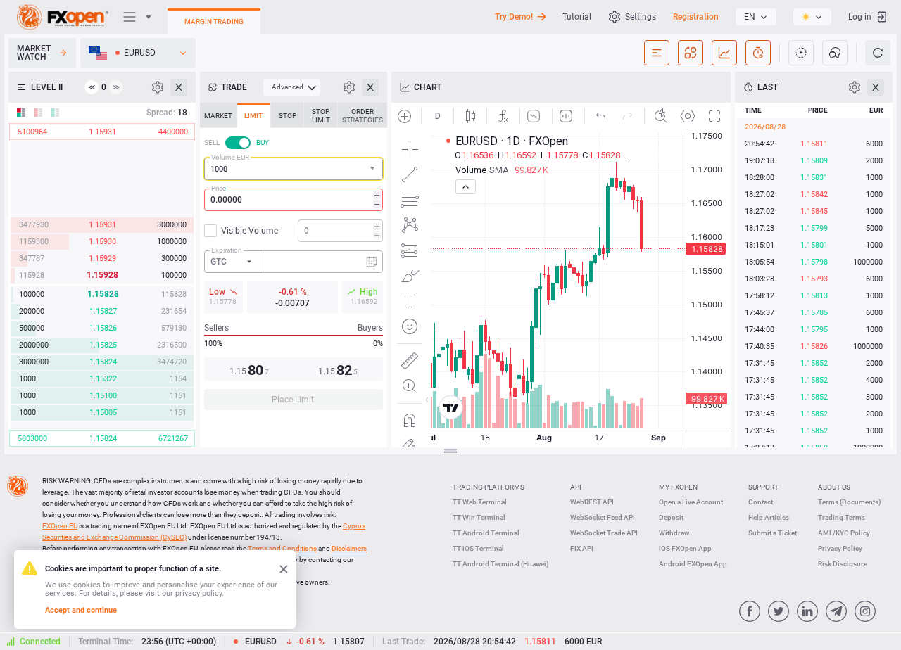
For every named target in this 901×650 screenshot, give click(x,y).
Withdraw (674, 533)
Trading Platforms (488, 487)
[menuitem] (291, 87)
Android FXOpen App (693, 564)
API (575, 487)
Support (763, 487)
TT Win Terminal (479, 517)
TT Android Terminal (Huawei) (501, 564)
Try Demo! (514, 17)
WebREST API (592, 502)
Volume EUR (230, 157)
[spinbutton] (293, 200)
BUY (262, 142)
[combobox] (293, 169)
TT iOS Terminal (478, 548)
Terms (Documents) (849, 502)
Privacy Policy (840, 548)
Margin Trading (214, 21)
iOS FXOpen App (685, 548)
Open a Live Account (691, 502)
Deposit (671, 517)
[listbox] (756, 16)
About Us (834, 487)
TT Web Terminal (480, 502)
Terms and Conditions (282, 548)
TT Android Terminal (486, 533)
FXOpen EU (59, 526)
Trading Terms (841, 517)
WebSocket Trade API (604, 533)
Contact (760, 502)
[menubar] (291, 87)
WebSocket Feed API (602, 517)
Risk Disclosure (842, 564)
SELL (212, 142)
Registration (696, 17)
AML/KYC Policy (844, 533)
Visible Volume (249, 231)
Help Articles (768, 517)
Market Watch (34, 53)
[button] (374, 169)
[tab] (218, 115)
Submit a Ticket (772, 533)
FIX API (581, 548)
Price (218, 188)
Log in (859, 17)
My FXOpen (678, 487)
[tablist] (293, 261)
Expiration (226, 250)
